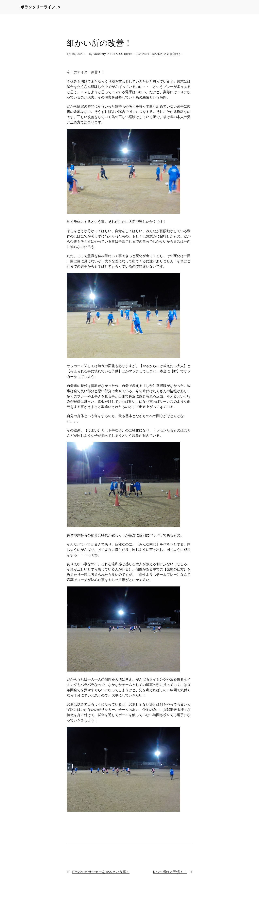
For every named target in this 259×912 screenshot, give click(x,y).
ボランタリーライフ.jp (40, 6)
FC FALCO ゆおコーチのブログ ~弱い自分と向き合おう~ (146, 54)
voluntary (99, 54)
